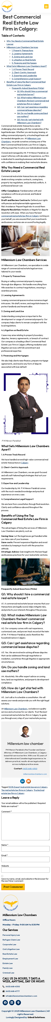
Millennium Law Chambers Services (22, 47)
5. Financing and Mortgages (24, 63)
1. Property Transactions (22, 50)
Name (4, 845)
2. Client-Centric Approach (24, 72)
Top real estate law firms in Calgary (17, 790)
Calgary (24, 462)
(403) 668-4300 (30, 768)
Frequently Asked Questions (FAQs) (28, 88)
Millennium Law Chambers (15, 708)
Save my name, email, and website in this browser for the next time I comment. (25, 880)
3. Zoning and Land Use (22, 56)
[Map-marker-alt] (18, 1002)
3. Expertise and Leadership (24, 75)
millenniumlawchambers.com (35, 774)
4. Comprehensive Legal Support (26, 78)
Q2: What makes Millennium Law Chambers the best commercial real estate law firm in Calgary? (33, 100)
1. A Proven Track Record (23, 69)
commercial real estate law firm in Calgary (20, 216)
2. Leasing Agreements (22, 53)
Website (5, 866)
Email (4, 855)
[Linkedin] (22, 781)
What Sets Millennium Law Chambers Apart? (27, 66)
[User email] (28, 781)
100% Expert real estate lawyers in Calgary (28, 787)
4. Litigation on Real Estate (24, 60)
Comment (6, 811)
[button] (46, 6)
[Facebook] (5, 1002)
